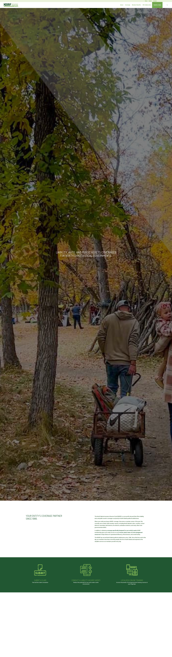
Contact (155, 1)
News (146, 1)
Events (150, 1)
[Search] (166, 5)
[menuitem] (121, 5)
